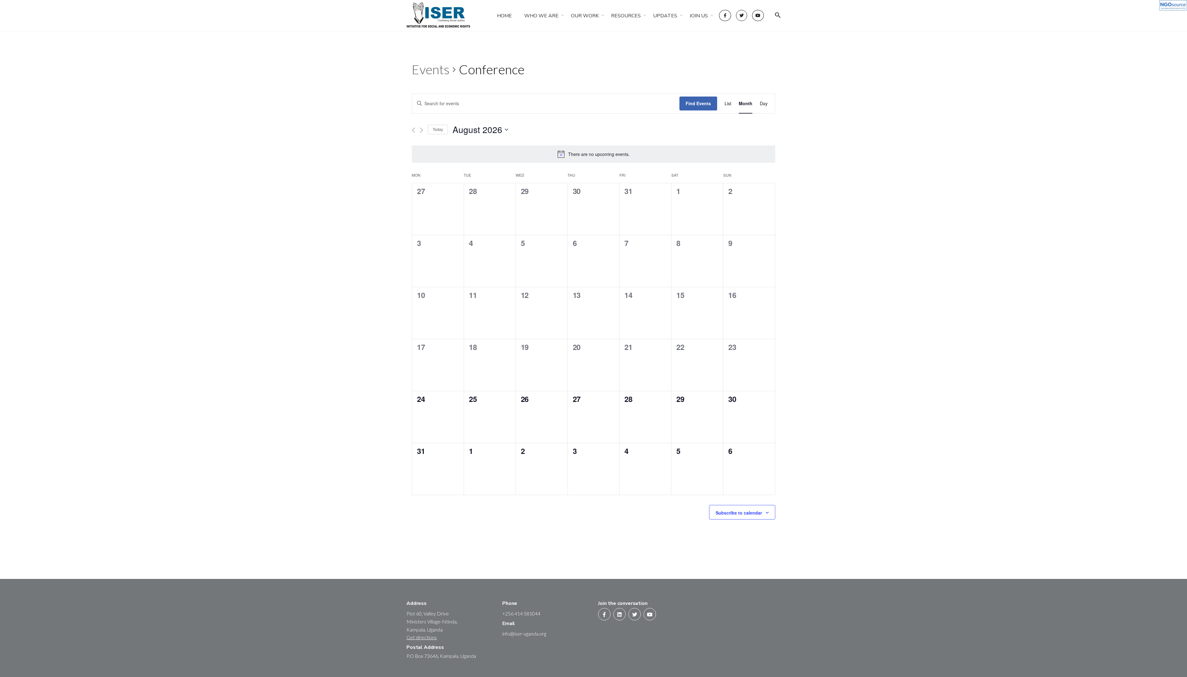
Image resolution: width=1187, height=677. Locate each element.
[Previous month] (413, 130)
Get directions (421, 637)
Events (430, 69)
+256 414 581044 (521, 613)
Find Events (698, 103)
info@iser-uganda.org (524, 633)
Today (438, 129)
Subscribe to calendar (739, 513)
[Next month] (421, 130)
